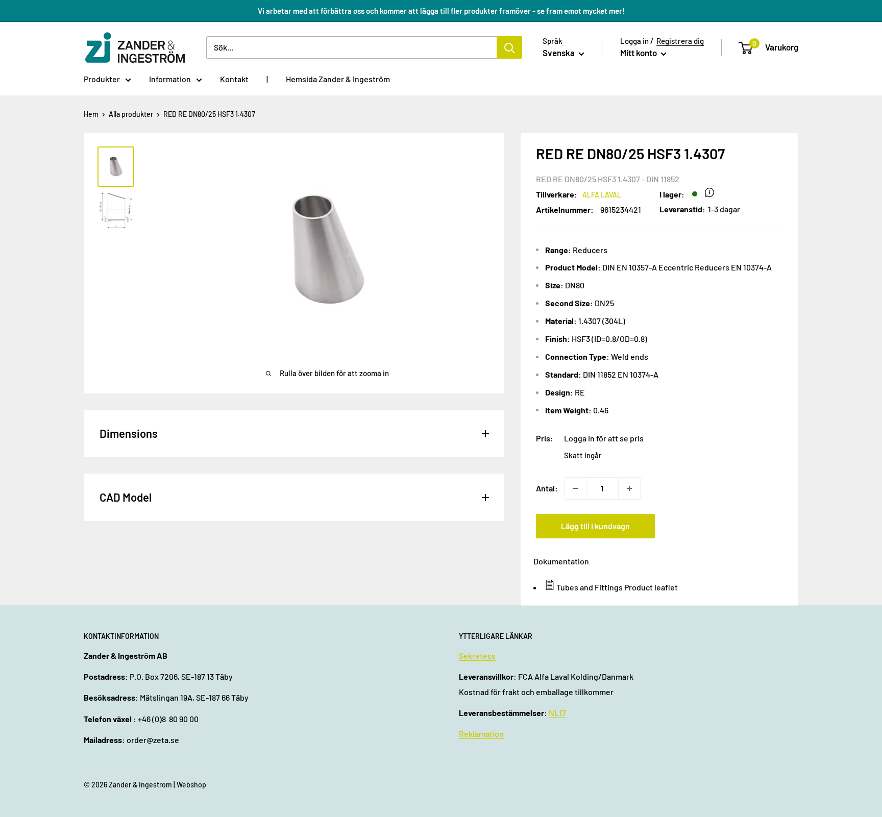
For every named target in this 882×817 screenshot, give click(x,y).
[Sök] (509, 47)
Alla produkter (131, 114)
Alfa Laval (601, 194)
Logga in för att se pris (604, 438)
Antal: (547, 488)
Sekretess (477, 655)
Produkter (102, 79)
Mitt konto (639, 52)
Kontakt (234, 79)
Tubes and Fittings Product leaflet (617, 587)
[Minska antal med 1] (575, 488)
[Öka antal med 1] (629, 488)
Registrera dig (680, 40)
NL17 (557, 712)
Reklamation (481, 733)
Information (170, 79)
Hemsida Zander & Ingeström (338, 79)
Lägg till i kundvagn (595, 526)
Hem (91, 114)
